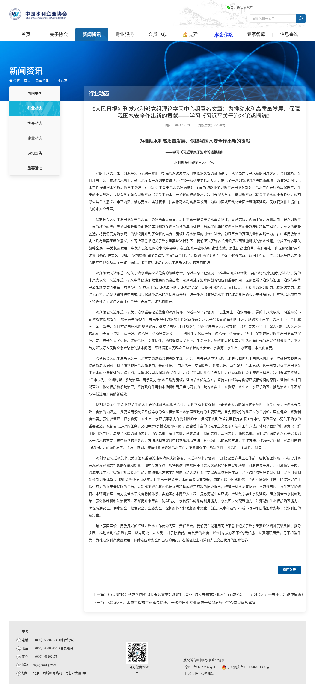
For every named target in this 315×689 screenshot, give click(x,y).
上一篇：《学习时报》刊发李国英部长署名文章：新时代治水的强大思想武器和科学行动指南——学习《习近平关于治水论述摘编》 (199, 594)
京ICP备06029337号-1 (200, 667)
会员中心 (157, 34)
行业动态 (60, 80)
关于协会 (59, 34)
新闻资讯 (92, 34)
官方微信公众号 (241, 7)
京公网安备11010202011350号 (247, 667)
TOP (304, 547)
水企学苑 (223, 34)
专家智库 (256, 34)
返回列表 (289, 570)
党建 (192, 34)
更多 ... (27, 632)
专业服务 (124, 34)
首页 (25, 34)
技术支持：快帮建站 (199, 674)
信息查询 (289, 34)
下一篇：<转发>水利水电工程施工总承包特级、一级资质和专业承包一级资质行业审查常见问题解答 (174, 603)
